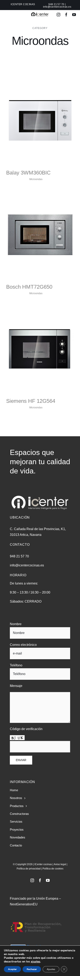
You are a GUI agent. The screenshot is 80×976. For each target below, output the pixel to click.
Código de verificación (26, 729)
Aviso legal (60, 864)
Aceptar (12, 969)
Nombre (16, 624)
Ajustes (51, 969)
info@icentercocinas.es (57, 6)
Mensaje (16, 686)
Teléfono (16, 665)
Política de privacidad (29, 868)
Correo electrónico (23, 644)
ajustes (35, 961)
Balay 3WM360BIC (28, 173)
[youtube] (74, 14)
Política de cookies (52, 868)
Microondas (35, 179)
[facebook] (66, 14)
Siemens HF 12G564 (30, 401)
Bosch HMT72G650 (29, 287)
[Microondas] (40, 121)
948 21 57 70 (56, 4)
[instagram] (58, 14)
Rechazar (32, 969)
